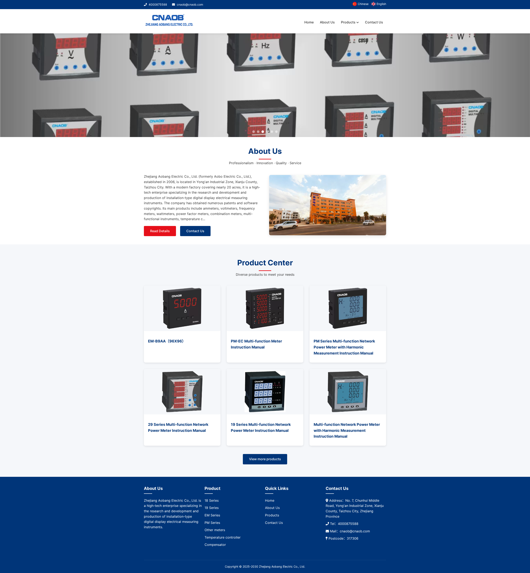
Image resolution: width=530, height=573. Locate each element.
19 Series (212, 508)
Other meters (215, 530)
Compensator (215, 545)
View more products (265, 459)
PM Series (212, 523)
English (381, 4)
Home (309, 22)
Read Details (160, 231)
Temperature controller (223, 537)
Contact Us (374, 22)
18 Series (212, 500)
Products (348, 22)
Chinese (363, 4)
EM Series (212, 515)
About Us (327, 22)
